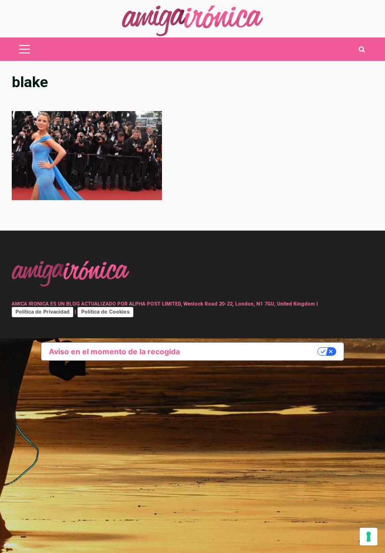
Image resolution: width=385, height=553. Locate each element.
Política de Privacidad (42, 311)
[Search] (362, 49)
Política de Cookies (105, 311)
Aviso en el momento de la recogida (114, 351)
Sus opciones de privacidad (253, 351)
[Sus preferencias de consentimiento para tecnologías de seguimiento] (368, 537)
